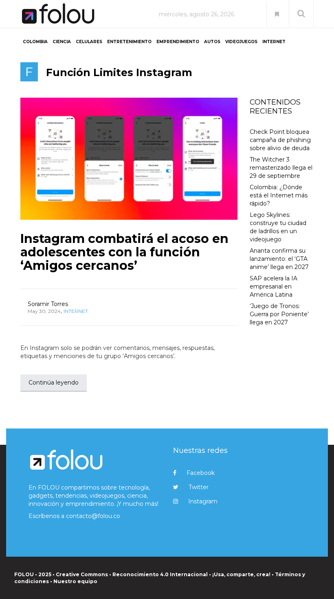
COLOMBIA (35, 41)
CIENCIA (62, 41)
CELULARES (89, 41)
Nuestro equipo (75, 581)
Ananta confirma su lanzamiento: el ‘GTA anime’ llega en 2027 (279, 259)
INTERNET (274, 41)
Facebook (201, 473)
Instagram (203, 501)
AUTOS (212, 41)
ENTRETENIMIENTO (129, 41)
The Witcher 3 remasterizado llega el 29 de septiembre (281, 167)
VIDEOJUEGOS (241, 41)
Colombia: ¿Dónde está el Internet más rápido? (279, 195)
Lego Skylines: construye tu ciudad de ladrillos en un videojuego (278, 227)
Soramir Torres (48, 304)
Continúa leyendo (54, 382)
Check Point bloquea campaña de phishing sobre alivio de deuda (280, 140)
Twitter (199, 487)
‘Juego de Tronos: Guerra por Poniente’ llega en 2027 (279, 314)
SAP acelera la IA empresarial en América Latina (273, 286)
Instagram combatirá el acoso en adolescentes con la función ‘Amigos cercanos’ (124, 252)
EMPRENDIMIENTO (177, 41)
